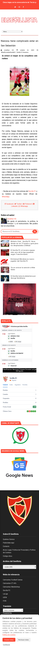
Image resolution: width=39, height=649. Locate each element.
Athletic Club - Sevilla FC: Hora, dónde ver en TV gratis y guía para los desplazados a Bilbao (24, 243)
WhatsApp (5, 197)
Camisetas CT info (9, 583)
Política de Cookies (8, 635)
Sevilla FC (32, 191)
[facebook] (23, 7)
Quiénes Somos (9, 539)
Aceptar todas (9, 640)
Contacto (6, 546)
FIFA (4, 601)
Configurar (6, 644)
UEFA (5, 597)
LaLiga (5, 594)
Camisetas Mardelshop (11, 587)
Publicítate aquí (8, 543)
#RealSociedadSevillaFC (8, 52)
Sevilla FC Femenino (22, 52)
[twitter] (15, 7)
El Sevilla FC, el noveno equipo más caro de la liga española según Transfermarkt (23, 252)
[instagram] (19, 7)
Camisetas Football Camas (12, 580)
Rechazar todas (23, 640)
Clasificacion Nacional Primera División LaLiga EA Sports (19, 370)
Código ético (7, 556)
